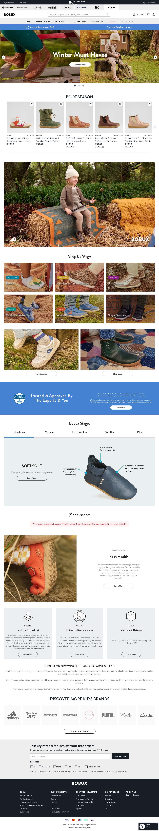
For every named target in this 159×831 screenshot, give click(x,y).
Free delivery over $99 (42, 27)
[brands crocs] (50, 715)
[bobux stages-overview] (130, 309)
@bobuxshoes (79, 514)
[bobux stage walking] (130, 277)
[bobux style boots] (117, 349)
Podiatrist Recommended (31, 805)
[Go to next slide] (155, 57)
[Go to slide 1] (75, 86)
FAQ (52, 805)
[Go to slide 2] (79, 86)
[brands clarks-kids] (146, 715)
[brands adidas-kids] (12, 715)
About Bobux (26, 796)
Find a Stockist (26, 799)
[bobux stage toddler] (28, 309)
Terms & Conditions (74, 828)
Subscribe (24, 812)
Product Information (60, 812)
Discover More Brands (78, 2)
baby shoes (111, 671)
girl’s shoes (26, 680)
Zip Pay (79, 808)
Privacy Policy (122, 771)
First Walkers (110, 802)
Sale (79, 767)
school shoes (123, 671)
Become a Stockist (28, 802)
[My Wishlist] (148, 14)
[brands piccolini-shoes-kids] (89, 715)
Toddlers (109, 805)
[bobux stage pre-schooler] (79, 309)
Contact (10, 2)
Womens (46, 767)
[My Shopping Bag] (154, 14)
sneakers (78, 680)
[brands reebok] (31, 715)
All (34, 767)
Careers (23, 808)
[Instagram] (136, 795)
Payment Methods (84, 802)
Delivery (54, 799)
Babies (108, 796)
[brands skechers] (70, 715)
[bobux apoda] (79, 398)
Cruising (108, 799)
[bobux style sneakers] (41, 349)
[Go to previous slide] (3, 57)
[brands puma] (108, 715)
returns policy (97, 689)
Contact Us (56, 796)
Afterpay (80, 805)
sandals (56, 680)
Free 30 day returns (121, 27)
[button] (155, 127)
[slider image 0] (79, 82)
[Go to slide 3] (83, 86)
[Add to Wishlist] (32, 104)
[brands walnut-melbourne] (127, 715)
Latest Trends (94, 767)
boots (113, 680)
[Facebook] (128, 795)
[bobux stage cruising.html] (79, 277)
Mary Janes (93, 680)
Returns (22, 2)
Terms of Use (110, 771)
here (68, 771)
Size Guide (55, 808)
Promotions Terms (84, 799)
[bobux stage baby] (28, 277)
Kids (69, 767)
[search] (107, 14)
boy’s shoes (14, 680)
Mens (58, 767)
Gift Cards (150, 2)
